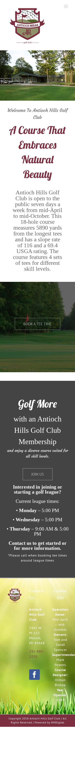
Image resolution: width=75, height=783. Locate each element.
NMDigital (57, 722)
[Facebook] (34, 674)
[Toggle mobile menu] (66, 6)
